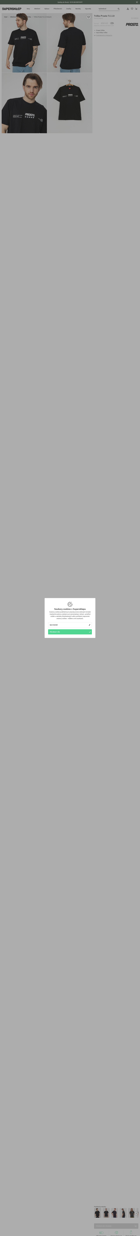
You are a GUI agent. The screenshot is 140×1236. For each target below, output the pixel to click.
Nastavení (54, 625)
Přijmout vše (55, 632)
